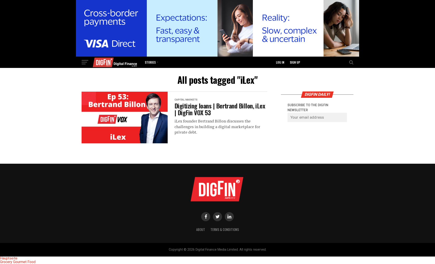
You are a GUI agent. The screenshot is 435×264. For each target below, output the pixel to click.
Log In (280, 62)
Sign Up (295, 62)
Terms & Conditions (224, 229)
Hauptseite (8, 258)
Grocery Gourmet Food (18, 262)
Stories (150, 62)
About (200, 229)
